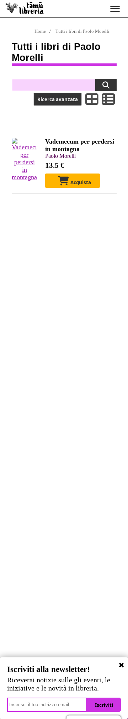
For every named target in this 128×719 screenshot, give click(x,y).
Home (40, 31)
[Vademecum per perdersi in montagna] (24, 177)
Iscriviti (104, 705)
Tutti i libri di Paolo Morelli (82, 31)
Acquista (80, 182)
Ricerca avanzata (57, 99)
